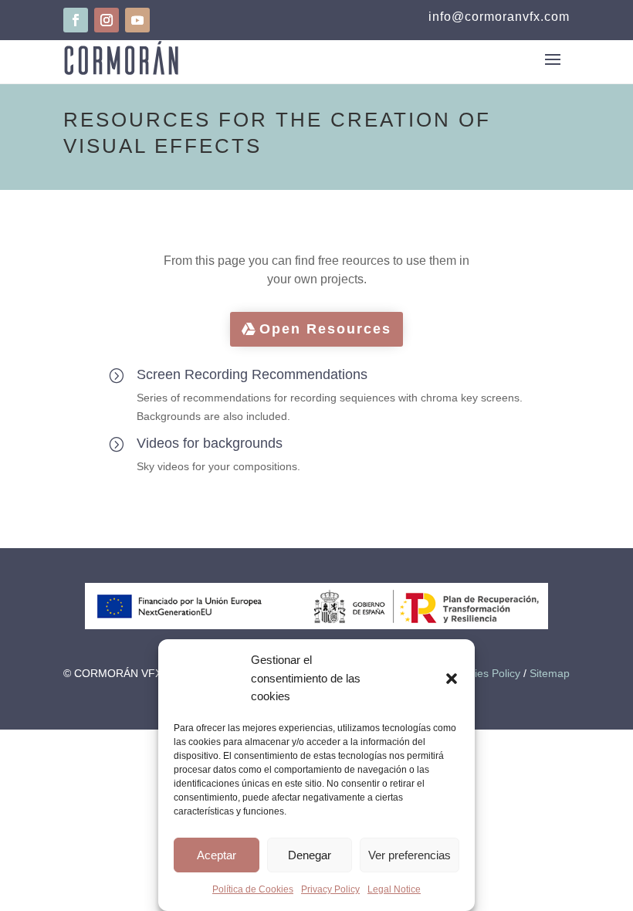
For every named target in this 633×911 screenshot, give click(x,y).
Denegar (309, 855)
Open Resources (325, 329)
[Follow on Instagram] (106, 20)
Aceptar (216, 855)
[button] (451, 678)
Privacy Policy (330, 889)
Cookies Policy (484, 673)
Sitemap (550, 673)
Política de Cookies (252, 889)
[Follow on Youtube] (137, 20)
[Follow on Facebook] (75, 20)
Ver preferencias (409, 855)
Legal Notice (394, 889)
